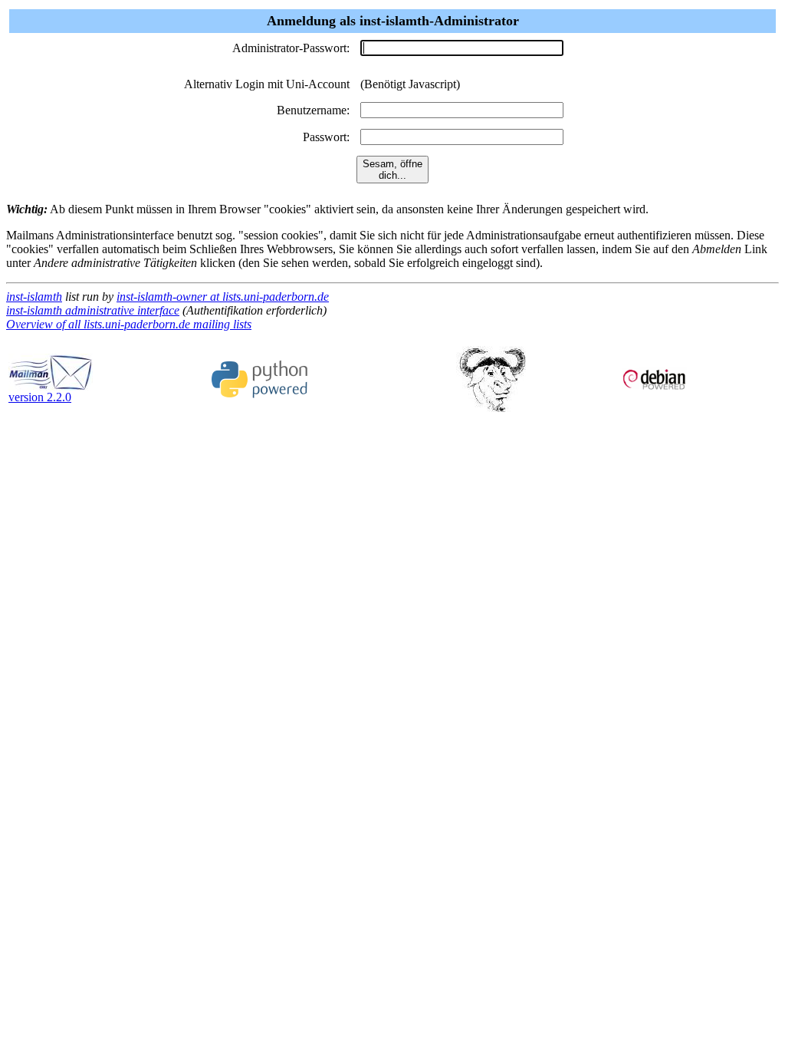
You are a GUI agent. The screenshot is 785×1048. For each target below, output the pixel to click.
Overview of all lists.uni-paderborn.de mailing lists (128, 324)
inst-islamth (34, 296)
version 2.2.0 (39, 397)
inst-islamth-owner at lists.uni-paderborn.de (223, 296)
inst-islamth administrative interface (92, 310)
